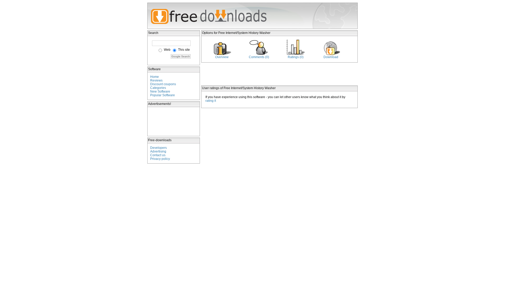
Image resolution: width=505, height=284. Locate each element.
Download (331, 57)
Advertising (158, 151)
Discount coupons (163, 84)
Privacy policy (160, 159)
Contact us (157, 155)
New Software (160, 91)
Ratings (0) (296, 57)
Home (154, 77)
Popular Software (162, 95)
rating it (210, 101)
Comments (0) (259, 57)
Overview (222, 57)
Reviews (156, 80)
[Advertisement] (174, 121)
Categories (158, 88)
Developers (158, 148)
